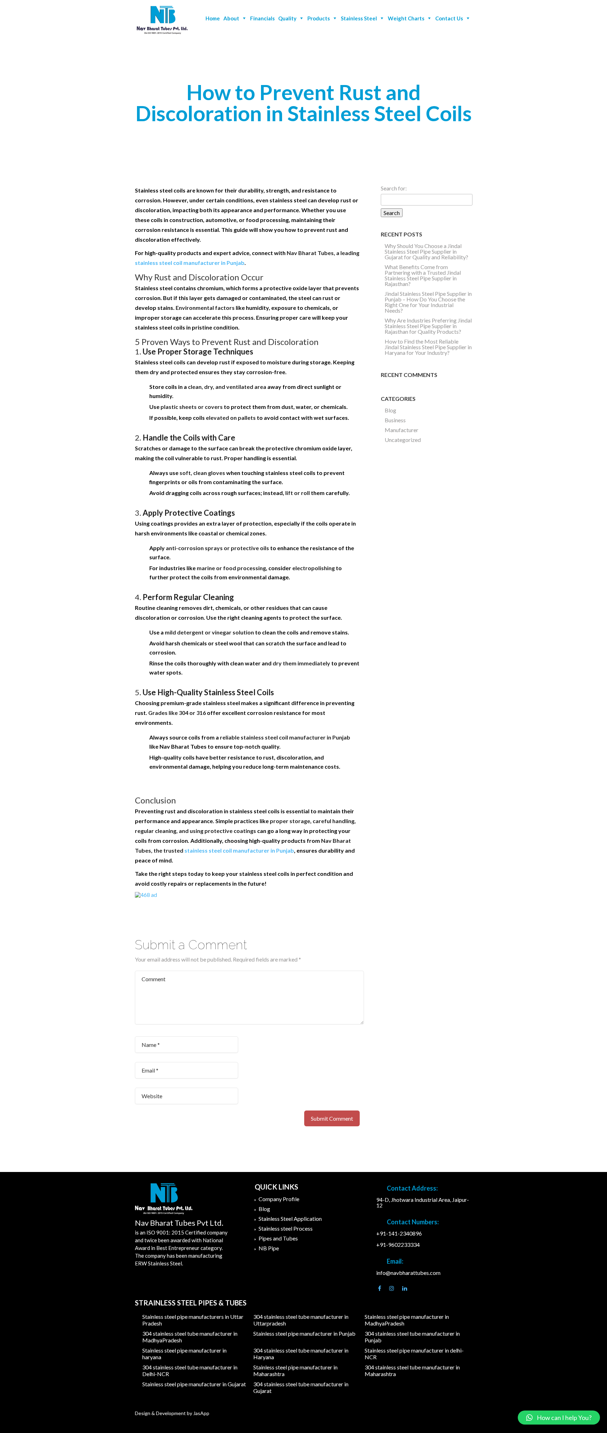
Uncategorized (403, 439)
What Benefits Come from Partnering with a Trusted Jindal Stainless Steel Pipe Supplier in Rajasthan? (423, 275)
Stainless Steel (359, 18)
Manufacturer (401, 429)
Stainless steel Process (286, 1228)
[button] (559, 1418)
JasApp (201, 1413)
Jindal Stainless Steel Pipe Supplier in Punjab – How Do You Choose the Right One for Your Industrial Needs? (428, 302)
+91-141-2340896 (399, 1233)
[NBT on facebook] (379, 1288)
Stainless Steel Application (290, 1218)
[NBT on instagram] (391, 1288)
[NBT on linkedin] (404, 1288)
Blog (390, 410)
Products (318, 18)
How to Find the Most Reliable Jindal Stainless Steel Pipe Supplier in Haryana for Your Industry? (428, 347)
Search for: (394, 188)
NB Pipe (269, 1248)
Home (212, 18)
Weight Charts (406, 18)
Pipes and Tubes (278, 1238)
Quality (287, 18)
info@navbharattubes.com (408, 1272)
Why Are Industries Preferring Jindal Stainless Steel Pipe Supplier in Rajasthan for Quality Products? (428, 326)
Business (395, 420)
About (231, 18)
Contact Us (449, 18)
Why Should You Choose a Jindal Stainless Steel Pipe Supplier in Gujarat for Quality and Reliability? (426, 251)
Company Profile (279, 1199)
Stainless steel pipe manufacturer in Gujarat (194, 1384)
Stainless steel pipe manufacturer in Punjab (304, 1333)
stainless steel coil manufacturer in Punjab (189, 262)
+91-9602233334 (398, 1244)
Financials (262, 18)
